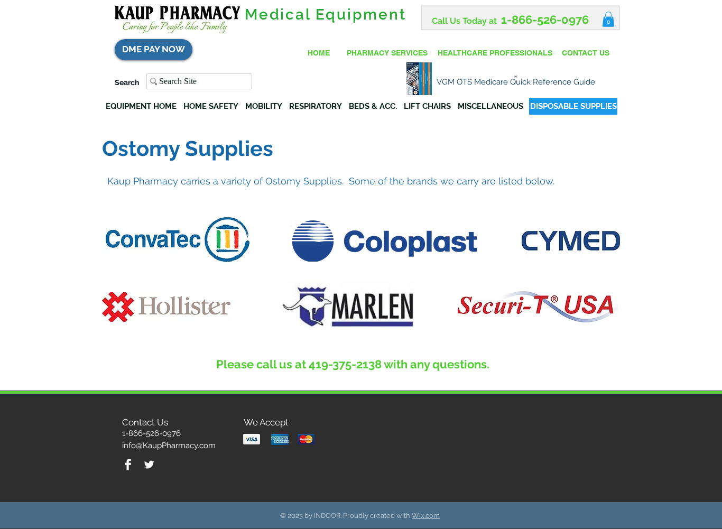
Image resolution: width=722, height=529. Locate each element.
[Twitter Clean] (149, 464)
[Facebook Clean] (128, 464)
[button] (608, 19)
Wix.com (426, 515)
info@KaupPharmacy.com (169, 445)
